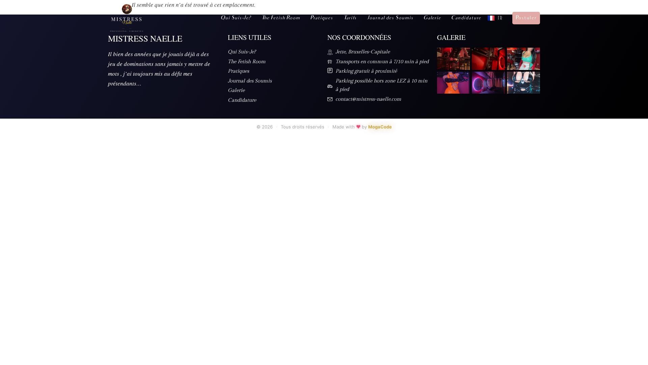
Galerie (432, 18)
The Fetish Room (280, 18)
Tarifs (349, 18)
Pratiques (321, 18)
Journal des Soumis (390, 18)
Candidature (466, 18)
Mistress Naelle (145, 38)
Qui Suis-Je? (235, 18)
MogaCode (380, 126)
